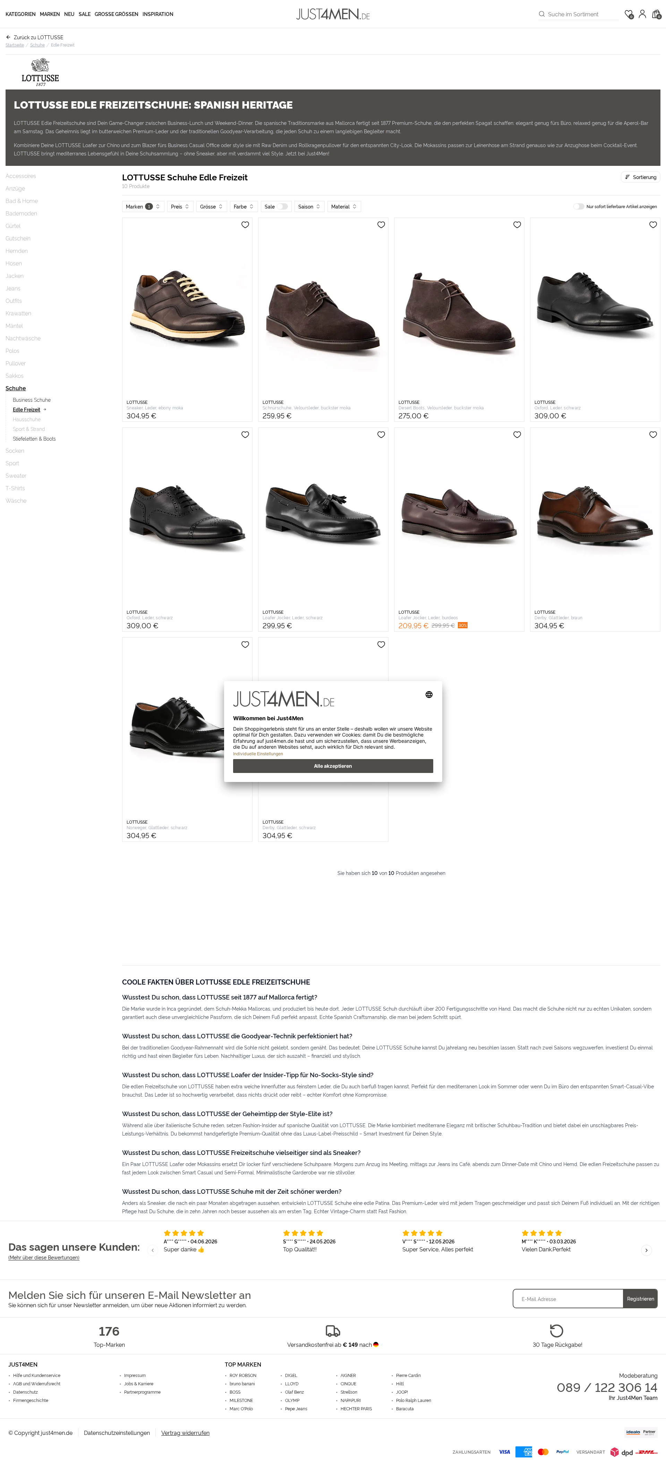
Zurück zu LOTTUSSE (38, 37)
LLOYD (292, 1383)
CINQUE (348, 1383)
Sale (85, 13)
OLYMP (292, 1400)
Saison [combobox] (305, 206)
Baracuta (405, 1408)
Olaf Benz (294, 1392)
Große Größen (116, 13)
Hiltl (400, 1383)
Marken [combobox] (138, 206)
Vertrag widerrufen (185, 1432)
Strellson (349, 1392)
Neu (69, 13)
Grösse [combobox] (208, 206)
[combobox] (583, 14)
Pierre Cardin (408, 1375)
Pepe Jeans (296, 1408)
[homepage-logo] (333, 14)
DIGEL (291, 1375)
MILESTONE (241, 1400)
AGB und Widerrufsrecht (36, 1383)
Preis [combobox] (176, 206)
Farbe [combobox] (240, 206)
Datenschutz (25, 1392)
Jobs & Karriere (138, 1383)
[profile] (642, 14)
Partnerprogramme (142, 1392)
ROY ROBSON (243, 1375)
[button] (276, 206)
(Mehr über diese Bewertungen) (43, 1257)
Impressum (135, 1375)
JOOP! (402, 1392)
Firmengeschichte (30, 1400)
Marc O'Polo (241, 1408)
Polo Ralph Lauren (413, 1400)
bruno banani (242, 1383)
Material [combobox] (340, 206)
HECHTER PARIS (356, 1408)
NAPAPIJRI (351, 1400)
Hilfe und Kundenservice (36, 1375)
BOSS (235, 1392)
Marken (50, 13)
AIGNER (348, 1375)
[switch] (282, 206)
